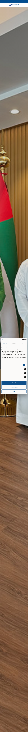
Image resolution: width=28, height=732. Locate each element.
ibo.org (4, 1)
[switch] (25, 369)
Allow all (14, 382)
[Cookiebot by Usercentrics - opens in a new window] (21, 339)
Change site (22, 1)
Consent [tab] (5, 343)
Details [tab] (14, 343)
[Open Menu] (3, 4)
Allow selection (14, 387)
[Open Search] (24, 4)
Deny (14, 391)
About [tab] (23, 343)
